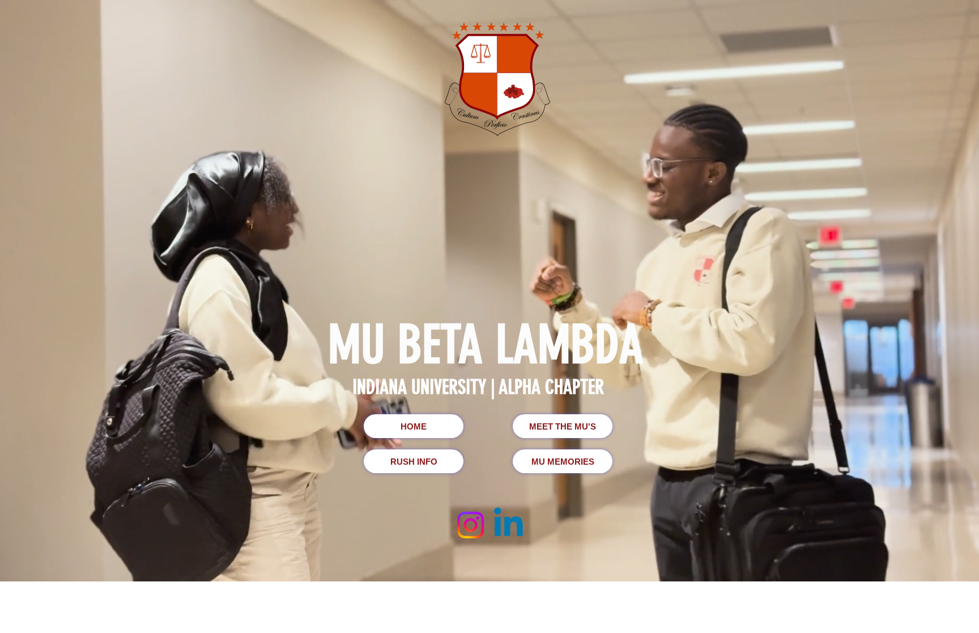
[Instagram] (470, 525)
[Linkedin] (508, 525)
